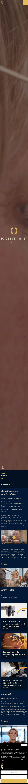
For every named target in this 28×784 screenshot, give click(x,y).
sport (14, 520)
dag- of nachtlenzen (6, 520)
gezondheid (4, 551)
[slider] (7, 543)
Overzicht (25, 745)
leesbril (19, 520)
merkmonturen (4, 517)
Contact (4, 474)
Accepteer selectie (14, 776)
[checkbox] (5, 764)
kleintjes (7, 521)
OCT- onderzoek (11, 557)
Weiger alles (14, 772)
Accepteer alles (14, 781)
